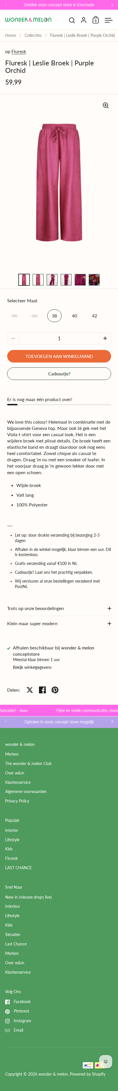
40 (74, 315)
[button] (105, 338)
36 (34, 315)
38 (54, 315)
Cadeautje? (59, 373)
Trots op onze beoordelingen (35, 608)
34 (14, 315)
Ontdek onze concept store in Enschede (59, 5)
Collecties (33, 35)
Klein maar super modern (32, 623)
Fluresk (18, 51)
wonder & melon (53, 1074)
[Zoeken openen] (72, 20)
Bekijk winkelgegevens (32, 667)
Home (10, 35)
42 (94, 315)
